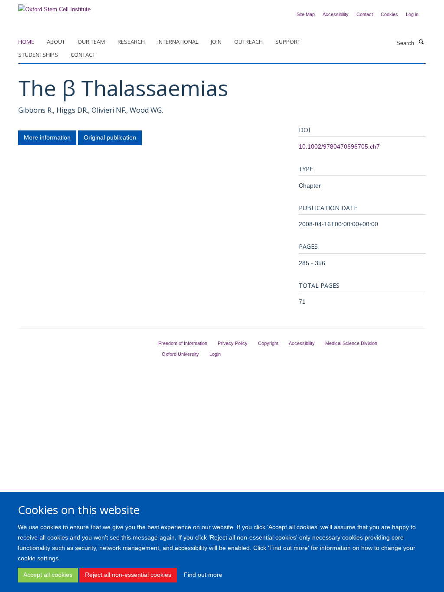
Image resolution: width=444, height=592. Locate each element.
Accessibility (336, 14)
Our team (91, 42)
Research (131, 42)
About (56, 42)
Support (287, 42)
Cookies (389, 14)
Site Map (306, 14)
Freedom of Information (182, 343)
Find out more (203, 574)
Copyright (268, 343)
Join (216, 42)
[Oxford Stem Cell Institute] (54, 6)
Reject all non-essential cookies (128, 574)
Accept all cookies (47, 574)
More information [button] (47, 137)
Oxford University (180, 354)
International (177, 42)
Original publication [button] (110, 137)
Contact (364, 14)
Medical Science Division (351, 343)
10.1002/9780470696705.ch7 (339, 146)
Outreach (248, 42)
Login (215, 354)
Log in (412, 14)
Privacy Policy (233, 343)
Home (26, 42)
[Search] (421, 42)
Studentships (38, 55)
